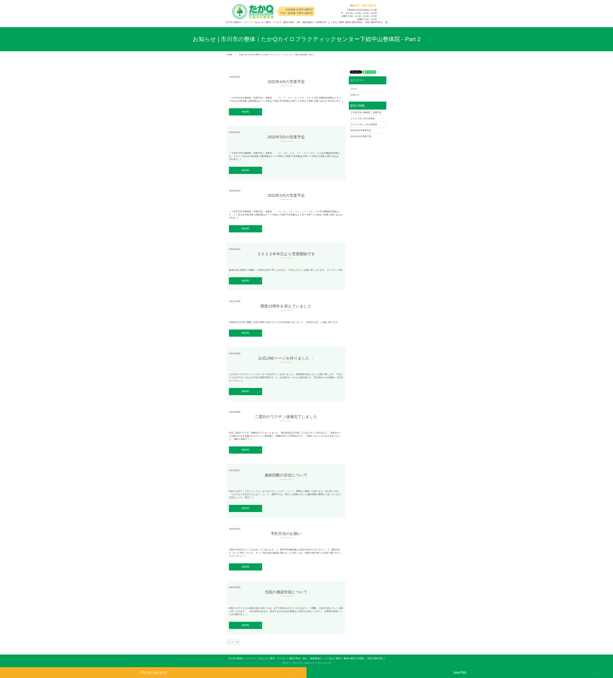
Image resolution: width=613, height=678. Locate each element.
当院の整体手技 (372, 22)
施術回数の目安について (286, 475)
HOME (229, 55)
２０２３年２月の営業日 (362, 118)
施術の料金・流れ (292, 22)
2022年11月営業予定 (360, 130)
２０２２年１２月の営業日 (363, 124)
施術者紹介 (308, 22)
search (386, 22)
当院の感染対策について (286, 592)
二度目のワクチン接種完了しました (286, 416)
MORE (245, 111)
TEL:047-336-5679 (153, 672)
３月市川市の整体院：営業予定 (366, 112)
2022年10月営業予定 (360, 136)
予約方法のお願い (286, 533)
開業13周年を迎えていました (286, 306)
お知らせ (354, 94)
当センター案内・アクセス (268, 22)
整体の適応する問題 (354, 658)
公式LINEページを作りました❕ (286, 358)
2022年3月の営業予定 (286, 137)
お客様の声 (320, 22)
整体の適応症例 (353, 22)
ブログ (353, 89)
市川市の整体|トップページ (239, 22)
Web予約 (459, 672)
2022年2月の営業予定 (286, 195)
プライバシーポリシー (303, 663)
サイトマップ (324, 663)
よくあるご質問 (336, 22)
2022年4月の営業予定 (286, 82)
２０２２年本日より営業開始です (286, 254)
